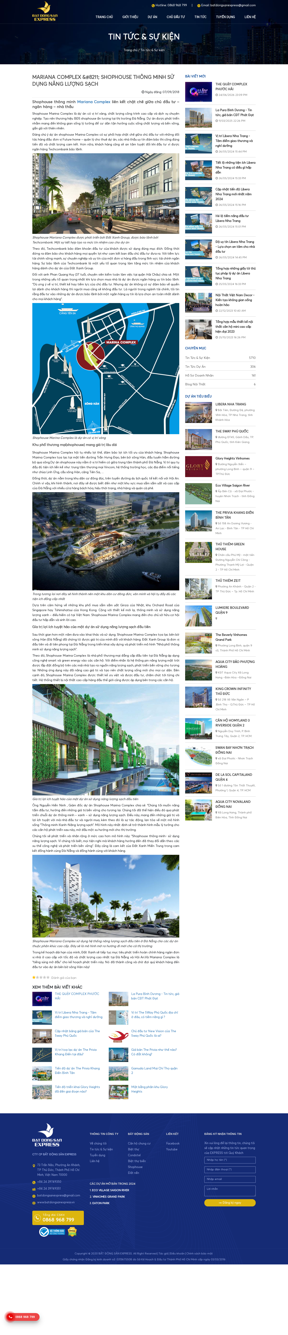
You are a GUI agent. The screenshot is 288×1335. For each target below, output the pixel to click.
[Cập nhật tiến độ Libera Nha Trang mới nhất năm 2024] (198, 197)
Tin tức (200, 17)
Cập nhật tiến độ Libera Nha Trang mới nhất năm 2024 (234, 194)
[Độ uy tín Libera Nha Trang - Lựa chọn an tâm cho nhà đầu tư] (198, 249)
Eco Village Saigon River (233, 485)
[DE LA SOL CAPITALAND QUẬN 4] (198, 782)
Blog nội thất (220, 384)
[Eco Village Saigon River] (198, 493)
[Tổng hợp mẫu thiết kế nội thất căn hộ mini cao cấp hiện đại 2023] (198, 329)
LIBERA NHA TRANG (231, 404)
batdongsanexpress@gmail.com (233, 5)
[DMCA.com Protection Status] (72, 1231)
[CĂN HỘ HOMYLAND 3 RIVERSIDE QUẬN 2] (198, 728)
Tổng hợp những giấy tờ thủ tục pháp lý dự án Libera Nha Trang (236, 273)
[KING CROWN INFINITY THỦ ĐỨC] (198, 697)
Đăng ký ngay (231, 1202)
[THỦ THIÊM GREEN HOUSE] (198, 552)
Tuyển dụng (225, 17)
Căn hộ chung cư (139, 1143)
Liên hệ (250, 17)
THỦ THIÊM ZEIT (228, 580)
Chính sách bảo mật (199, 1253)
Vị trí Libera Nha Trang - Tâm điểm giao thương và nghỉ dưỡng (234, 140)
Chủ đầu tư (176, 17)
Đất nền (133, 1173)
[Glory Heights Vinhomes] (198, 466)
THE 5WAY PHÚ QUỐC (232, 431)
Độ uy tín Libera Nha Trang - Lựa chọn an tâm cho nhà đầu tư (235, 246)
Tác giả (163, 1253)
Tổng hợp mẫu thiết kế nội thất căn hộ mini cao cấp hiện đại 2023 (234, 326)
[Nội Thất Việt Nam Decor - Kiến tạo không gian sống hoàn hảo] (198, 303)
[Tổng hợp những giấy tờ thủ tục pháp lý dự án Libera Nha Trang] (198, 276)
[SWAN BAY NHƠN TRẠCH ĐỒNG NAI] (198, 755)
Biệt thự (133, 1149)
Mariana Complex (93, 102)
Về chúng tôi (98, 1143)
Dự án (152, 17)
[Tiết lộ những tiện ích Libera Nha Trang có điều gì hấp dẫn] (198, 170)
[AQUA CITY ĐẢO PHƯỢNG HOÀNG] (198, 670)
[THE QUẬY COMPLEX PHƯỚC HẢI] (198, 92)
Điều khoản (177, 1253)
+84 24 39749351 (49, 1188)
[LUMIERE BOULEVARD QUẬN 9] (198, 615)
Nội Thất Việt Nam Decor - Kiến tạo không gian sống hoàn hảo (235, 300)
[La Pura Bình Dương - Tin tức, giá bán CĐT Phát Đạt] (198, 118)
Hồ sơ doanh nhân (220, 375)
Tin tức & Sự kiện (152, 50)
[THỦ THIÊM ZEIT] (198, 588)
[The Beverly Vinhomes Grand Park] (198, 643)
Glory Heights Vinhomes (233, 458)
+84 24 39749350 (49, 1181)
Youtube (172, 1149)
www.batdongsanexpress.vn (56, 1202)
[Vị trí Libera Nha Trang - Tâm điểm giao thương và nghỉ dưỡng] (198, 143)
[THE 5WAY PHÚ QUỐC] (198, 439)
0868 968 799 (177, 5)
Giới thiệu (130, 17)
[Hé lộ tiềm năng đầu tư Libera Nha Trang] (198, 223)
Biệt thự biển (137, 1161)
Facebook (172, 1143)
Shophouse (135, 1167)
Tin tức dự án (220, 366)
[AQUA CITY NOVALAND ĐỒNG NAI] (198, 810)
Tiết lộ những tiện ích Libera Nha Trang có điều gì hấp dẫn (235, 167)
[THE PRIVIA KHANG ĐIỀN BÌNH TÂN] (198, 520)
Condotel (134, 1155)
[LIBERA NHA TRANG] (198, 412)
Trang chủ (104, 17)
